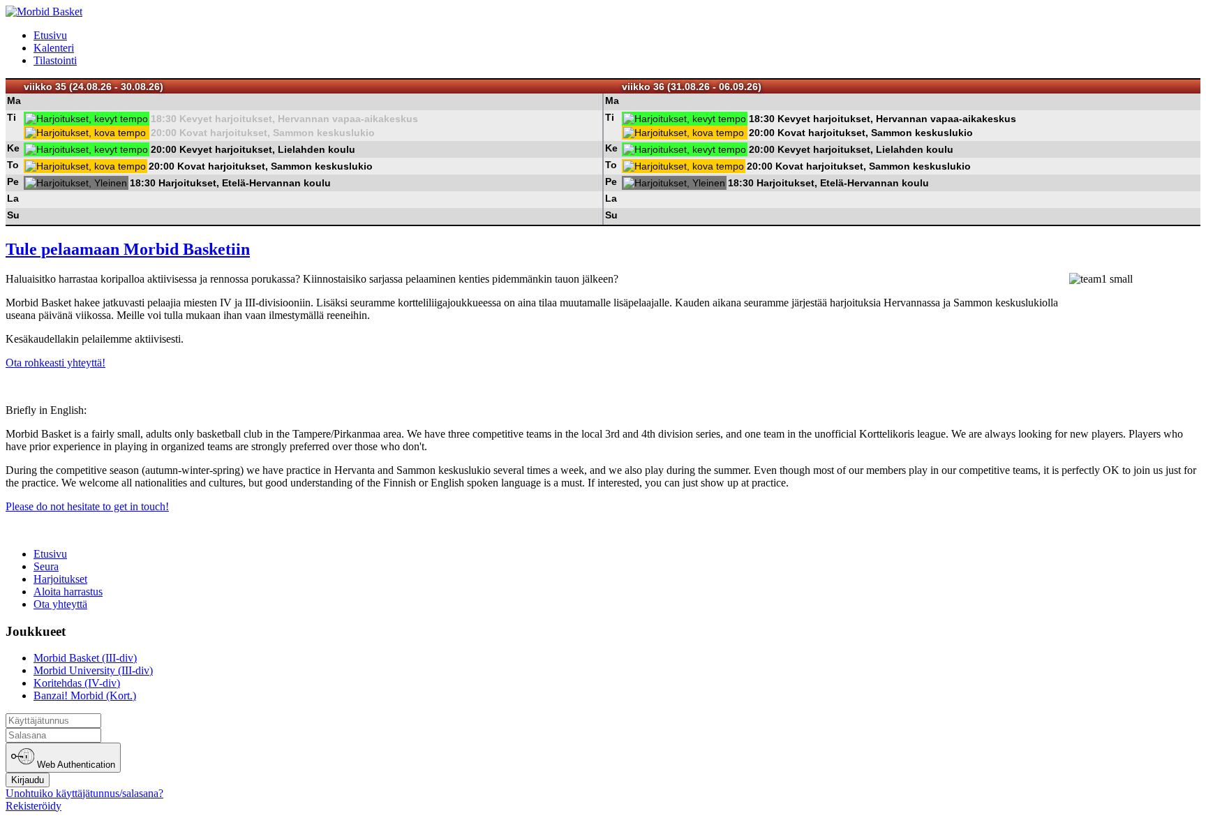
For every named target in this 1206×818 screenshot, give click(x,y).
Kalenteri (54, 48)
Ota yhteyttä (60, 604)
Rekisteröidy (33, 806)
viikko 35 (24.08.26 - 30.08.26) (93, 86)
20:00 (164, 132)
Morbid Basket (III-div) (85, 658)
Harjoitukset (60, 579)
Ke (13, 148)
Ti (11, 117)
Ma (14, 100)
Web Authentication (74, 765)
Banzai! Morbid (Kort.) (85, 695)
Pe (13, 181)
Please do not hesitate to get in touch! (87, 506)
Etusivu (50, 35)
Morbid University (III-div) (93, 670)
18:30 (164, 118)
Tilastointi (55, 60)
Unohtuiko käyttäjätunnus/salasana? (84, 793)
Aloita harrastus (68, 591)
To (13, 164)
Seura (46, 566)
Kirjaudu (27, 780)
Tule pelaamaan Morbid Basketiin (128, 249)
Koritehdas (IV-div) (77, 683)
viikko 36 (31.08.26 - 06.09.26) (691, 86)
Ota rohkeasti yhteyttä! (55, 363)
